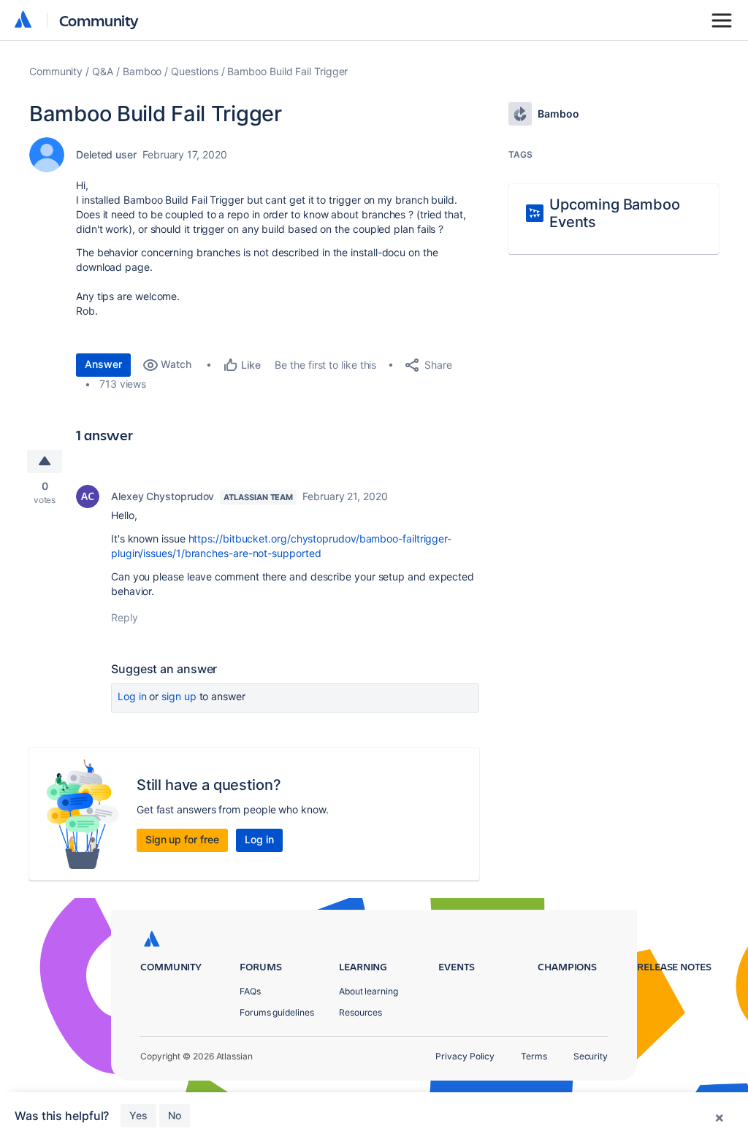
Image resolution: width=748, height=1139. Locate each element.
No (174, 1115)
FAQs (250, 991)
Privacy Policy (465, 1056)
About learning (368, 991)
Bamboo (142, 71)
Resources (360, 1012)
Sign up (178, 696)
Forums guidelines (277, 1012)
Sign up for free (182, 839)
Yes (138, 1115)
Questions (194, 71)
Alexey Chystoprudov (162, 496)
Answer (103, 364)
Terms (534, 1056)
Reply (124, 617)
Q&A (102, 71)
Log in (132, 696)
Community (99, 20)
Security (590, 1056)
